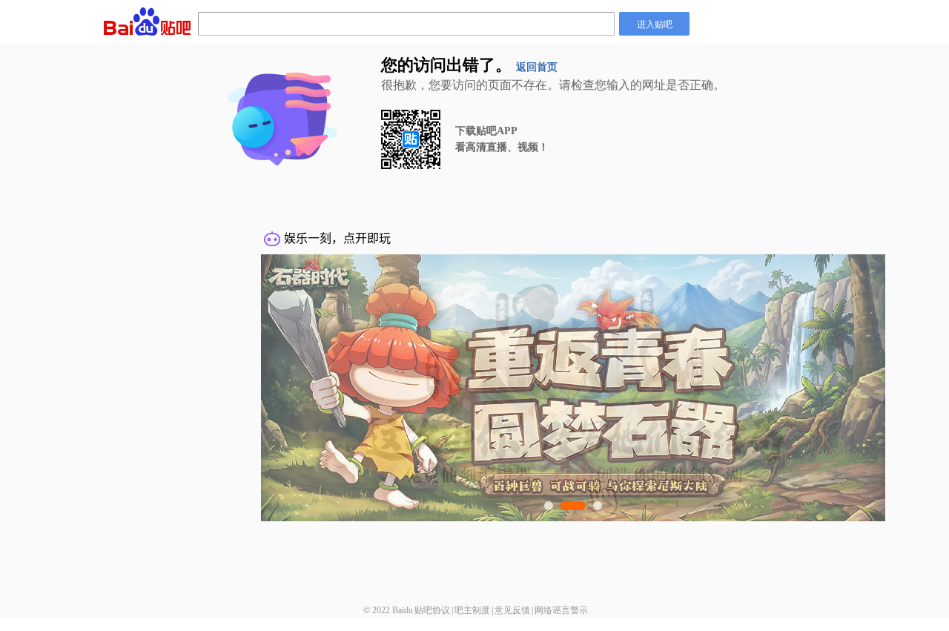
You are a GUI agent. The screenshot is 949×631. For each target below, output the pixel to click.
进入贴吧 (654, 23)
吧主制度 (472, 610)
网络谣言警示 (561, 610)
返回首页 (537, 67)
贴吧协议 (432, 610)
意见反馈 (512, 610)
